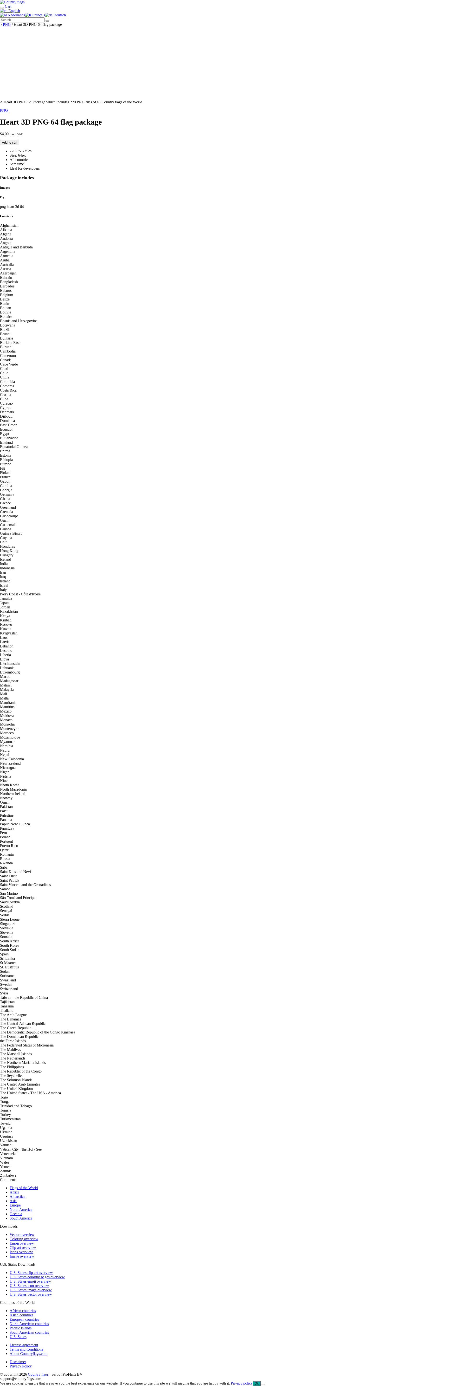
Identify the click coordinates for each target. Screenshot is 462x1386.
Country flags (38, 1374)
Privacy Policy (21, 1366)
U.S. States (18, 1337)
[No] (262, 1384)
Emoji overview (22, 1243)
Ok (257, 1383)
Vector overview (22, 1235)
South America (21, 1218)
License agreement (24, 1345)
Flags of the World (24, 1188)
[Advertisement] (231, 62)
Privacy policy (242, 1383)
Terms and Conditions (26, 1349)
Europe (15, 1205)
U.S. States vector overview (31, 1294)
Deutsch (59, 15)
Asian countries (21, 1315)
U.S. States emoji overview (30, 1281)
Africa (14, 1192)
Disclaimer (18, 1362)
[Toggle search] (2, 7)
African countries (23, 1311)
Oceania (16, 1214)
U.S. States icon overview (29, 1286)
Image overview (22, 1256)
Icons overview (21, 1252)
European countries (24, 1319)
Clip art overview (23, 1248)
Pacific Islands (21, 1328)
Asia (13, 1201)
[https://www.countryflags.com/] (12, 2)
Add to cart (9, 142)
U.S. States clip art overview (31, 1273)
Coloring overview (24, 1239)
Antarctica (17, 1196)
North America (21, 1209)
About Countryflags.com (28, 1354)
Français (38, 15)
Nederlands (16, 15)
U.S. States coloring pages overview (37, 1277)
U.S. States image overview (31, 1290)
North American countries (29, 1324)
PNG (7, 24)
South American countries (29, 1332)
